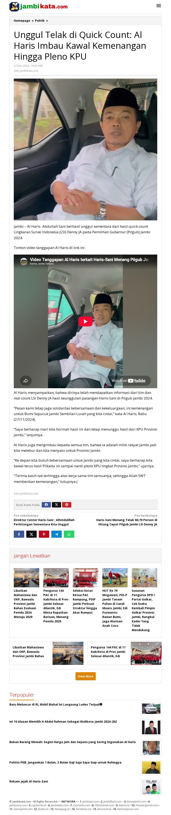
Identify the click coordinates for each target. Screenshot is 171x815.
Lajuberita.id (38, 805)
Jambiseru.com (18, 805)
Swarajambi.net (23, 809)
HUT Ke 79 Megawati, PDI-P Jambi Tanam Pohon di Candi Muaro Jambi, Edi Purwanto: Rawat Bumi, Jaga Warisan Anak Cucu (114, 608)
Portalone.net (83, 809)
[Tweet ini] (31, 534)
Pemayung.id (61, 809)
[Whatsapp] (69, 534)
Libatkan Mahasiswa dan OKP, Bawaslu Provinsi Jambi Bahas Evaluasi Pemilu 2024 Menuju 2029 (25, 604)
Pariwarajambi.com (147, 805)
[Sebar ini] (19, 534)
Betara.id (124, 805)
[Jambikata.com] (38, 6)
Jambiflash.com (112, 801)
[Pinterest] (66, 504)
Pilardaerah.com (104, 805)
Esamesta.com (81, 805)
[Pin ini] (44, 534)
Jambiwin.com (90, 801)
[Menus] (159, 6)
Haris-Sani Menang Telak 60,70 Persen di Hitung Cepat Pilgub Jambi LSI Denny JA (126, 520)
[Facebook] (46, 504)
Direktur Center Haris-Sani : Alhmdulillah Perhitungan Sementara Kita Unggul (44, 520)
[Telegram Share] (56, 534)
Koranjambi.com (136, 801)
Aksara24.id (104, 809)
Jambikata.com (59, 805)
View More (85, 676)
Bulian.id (43, 809)
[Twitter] (56, 504)
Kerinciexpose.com (128, 809)
